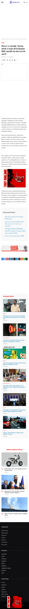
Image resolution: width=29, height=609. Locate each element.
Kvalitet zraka (4, 542)
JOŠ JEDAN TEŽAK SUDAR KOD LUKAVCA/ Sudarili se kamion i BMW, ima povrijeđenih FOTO (15, 231)
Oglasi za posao (4, 533)
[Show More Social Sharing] (17, 60)
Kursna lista (3, 535)
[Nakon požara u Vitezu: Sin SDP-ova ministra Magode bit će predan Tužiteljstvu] (14, 482)
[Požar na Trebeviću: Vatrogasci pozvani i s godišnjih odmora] (14, 504)
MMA (2, 573)
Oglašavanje (4, 591)
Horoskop (3, 540)
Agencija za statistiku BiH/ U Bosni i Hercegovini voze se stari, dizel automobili (14, 224)
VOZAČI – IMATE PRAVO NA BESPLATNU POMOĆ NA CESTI (13, 433)
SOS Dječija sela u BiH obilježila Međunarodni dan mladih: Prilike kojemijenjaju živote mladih (14, 410)
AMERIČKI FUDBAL (6, 568)
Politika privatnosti (5, 596)
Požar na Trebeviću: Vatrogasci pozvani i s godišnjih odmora (15, 514)
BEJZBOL (3, 570)
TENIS (3, 556)
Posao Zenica (4, 544)
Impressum (3, 584)
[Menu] (2, 2)
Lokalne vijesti (4, 530)
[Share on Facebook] (7, 60)
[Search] (24, 2)
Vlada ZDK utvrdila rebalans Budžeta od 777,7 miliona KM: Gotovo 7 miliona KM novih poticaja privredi (14, 387)
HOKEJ (3, 563)
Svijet (2, 42)
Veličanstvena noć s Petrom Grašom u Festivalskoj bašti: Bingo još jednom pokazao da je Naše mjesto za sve (14, 317)
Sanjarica (3, 537)
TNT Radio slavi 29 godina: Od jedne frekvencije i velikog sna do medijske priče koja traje (14, 340)
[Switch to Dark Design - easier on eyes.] (27, 2)
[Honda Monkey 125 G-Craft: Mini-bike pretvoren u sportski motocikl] (14, 459)
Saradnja (3, 589)
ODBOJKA (3, 566)
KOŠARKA (3, 558)
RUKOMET (3, 561)
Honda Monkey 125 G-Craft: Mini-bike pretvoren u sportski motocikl (15, 469)
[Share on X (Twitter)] (10, 60)
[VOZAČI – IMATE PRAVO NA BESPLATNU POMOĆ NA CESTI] (14, 422)
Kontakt (3, 587)
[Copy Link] (12, 60)
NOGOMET (4, 554)
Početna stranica (4, 39)
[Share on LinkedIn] (14, 60)
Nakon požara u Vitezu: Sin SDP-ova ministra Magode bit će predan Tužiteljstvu (14, 491)
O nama (3, 582)
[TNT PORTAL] (14, 2)
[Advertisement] (14, 21)
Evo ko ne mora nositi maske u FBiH (14, 236)
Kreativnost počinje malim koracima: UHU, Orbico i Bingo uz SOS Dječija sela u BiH (14, 363)
